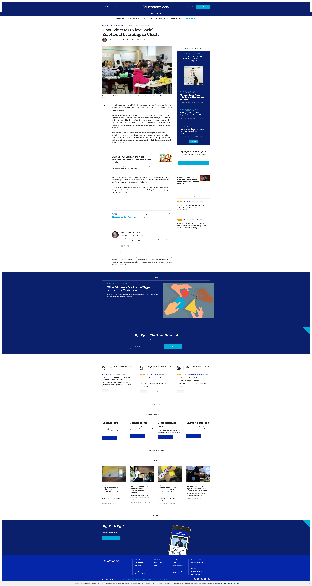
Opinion (174, 18)
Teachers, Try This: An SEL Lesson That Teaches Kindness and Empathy (192, 131)
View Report (193, 141)
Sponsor (179, 203)
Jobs (181, 18)
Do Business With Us (197, 559)
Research (142, 252)
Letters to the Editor (159, 562)
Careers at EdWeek (140, 573)
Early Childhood (107, 374)
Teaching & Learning (149, 18)
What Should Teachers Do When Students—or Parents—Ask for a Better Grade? (131, 159)
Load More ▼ (156, 515)
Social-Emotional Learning (129, 252)
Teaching (182, 126)
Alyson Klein (183, 102)
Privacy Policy (163, 579)
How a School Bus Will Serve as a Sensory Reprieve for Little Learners (139, 490)
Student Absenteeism (152, 374)
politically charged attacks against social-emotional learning (150, 105)
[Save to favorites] (104, 110)
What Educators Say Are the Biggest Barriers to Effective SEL (129, 289)
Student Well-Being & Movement (114, 25)
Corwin (161, 391)
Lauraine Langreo (191, 498)
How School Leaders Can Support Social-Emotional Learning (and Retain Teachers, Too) (192, 226)
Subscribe (203, 6)
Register (106, 390)
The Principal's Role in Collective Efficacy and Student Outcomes (189, 379)
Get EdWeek (175, 559)
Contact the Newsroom (160, 571)
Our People (138, 568)
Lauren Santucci (184, 136)
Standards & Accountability (120, 153)
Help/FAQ (156, 565)
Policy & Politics (132, 18)
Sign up (173, 346)
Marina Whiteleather (112, 300)
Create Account (111, 538)
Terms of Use (152, 579)
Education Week (139, 235)
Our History (138, 565)
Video (188, 126)
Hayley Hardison (123, 300)
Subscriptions (175, 562)
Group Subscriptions (177, 568)
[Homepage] (156, 7)
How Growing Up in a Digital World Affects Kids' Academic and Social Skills (196, 489)
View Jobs (109, 438)
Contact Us (157, 559)
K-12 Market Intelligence (197, 571)
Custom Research (196, 574)
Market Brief (190, 18)
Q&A (159, 485)
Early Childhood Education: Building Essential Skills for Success (116, 378)
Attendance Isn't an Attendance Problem (152, 379)
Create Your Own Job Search (155, 450)
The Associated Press (182, 187)
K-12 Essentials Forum (119, 374)
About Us (137, 559)
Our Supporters (139, 571)
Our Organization (139, 562)
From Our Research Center (138, 25)
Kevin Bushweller (115, 40)
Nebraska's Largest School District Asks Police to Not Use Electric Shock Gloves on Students (188, 181)
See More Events (156, 404)
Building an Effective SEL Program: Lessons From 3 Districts (192, 114)
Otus (197, 391)
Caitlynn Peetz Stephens (136, 502)
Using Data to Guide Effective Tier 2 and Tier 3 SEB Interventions (191, 207)
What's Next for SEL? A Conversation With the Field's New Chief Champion (167, 491)
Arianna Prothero (184, 118)
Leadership (120, 18)
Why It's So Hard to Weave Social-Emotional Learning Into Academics (192, 97)
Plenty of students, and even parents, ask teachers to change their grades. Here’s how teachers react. (131, 167)
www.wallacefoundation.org (145, 259)
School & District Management (192, 374)
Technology (164, 18)
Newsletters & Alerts (177, 565)
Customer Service (158, 568)
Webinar (161, 374)
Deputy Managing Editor (127, 235)
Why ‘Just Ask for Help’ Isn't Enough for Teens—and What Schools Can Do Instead (112, 491)
